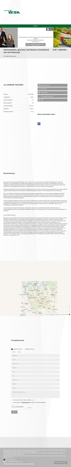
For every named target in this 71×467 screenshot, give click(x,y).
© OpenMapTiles (58, 314)
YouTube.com (35, 41)
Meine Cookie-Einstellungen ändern (35, 44)
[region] (35, 288)
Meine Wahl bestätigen (60, 462)
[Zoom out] (69, 309)
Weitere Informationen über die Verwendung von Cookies (19, 463)
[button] (1, 37)
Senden (14, 412)
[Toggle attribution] (69, 314)
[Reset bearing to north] (69, 311)
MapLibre (47, 314)
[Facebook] (39, 124)
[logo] (12, 12)
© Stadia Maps (52, 314)
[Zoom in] (69, 307)
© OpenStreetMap (65, 314)
